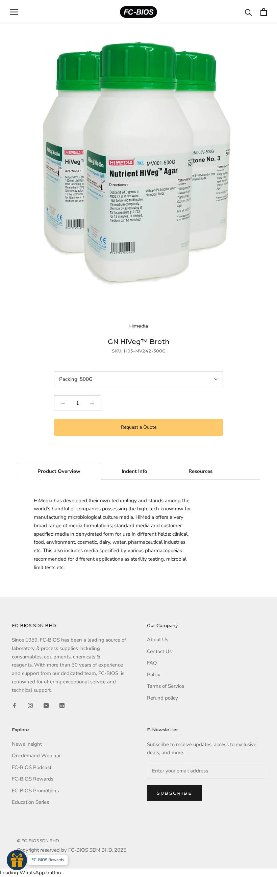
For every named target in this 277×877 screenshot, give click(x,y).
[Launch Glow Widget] (17, 860)
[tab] (59, 471)
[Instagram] (30, 705)
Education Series (30, 802)
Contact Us (159, 651)
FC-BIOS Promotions (35, 790)
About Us (157, 639)
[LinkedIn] (62, 705)
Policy (153, 674)
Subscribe (174, 793)
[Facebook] (14, 705)
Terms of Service (165, 686)
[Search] (248, 12)
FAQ (152, 662)
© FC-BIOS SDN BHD (38, 840)
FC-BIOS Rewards (32, 778)
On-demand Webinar (36, 755)
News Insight (27, 744)
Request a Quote (138, 427)
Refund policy (162, 698)
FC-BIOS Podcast (31, 767)
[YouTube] (46, 705)
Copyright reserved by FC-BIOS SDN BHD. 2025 (71, 850)
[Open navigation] (14, 12)
